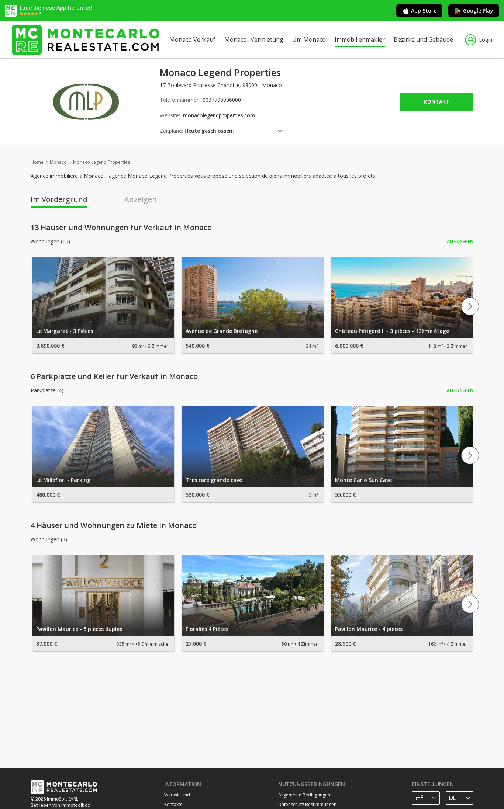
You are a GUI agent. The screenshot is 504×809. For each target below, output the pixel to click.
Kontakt (436, 101)
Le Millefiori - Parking (63, 479)
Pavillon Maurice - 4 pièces (369, 628)
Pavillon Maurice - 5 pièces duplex (79, 628)
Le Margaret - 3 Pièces (64, 330)
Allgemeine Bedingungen (304, 795)
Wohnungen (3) (49, 539)
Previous (34, 306)
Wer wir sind (177, 795)
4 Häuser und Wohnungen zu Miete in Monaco (114, 525)
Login (485, 39)
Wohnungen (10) (50, 241)
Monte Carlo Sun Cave (363, 479)
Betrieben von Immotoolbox (60, 805)
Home (37, 162)
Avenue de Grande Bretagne (222, 330)
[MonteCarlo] (85, 40)
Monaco (58, 162)
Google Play (478, 10)
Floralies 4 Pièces (207, 628)
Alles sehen (460, 241)
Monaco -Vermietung (253, 39)
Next (470, 306)
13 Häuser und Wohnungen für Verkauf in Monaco (121, 227)
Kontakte (173, 804)
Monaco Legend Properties (101, 162)
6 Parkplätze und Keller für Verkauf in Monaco (114, 376)
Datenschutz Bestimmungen (307, 804)
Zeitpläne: (171, 130)
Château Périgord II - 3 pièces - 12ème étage (392, 330)
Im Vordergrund (59, 199)
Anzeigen (140, 199)
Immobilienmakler (360, 39)
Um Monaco (309, 39)
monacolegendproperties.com (219, 115)
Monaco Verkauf (192, 39)
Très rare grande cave (214, 479)
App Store (423, 10)
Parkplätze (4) (47, 390)
